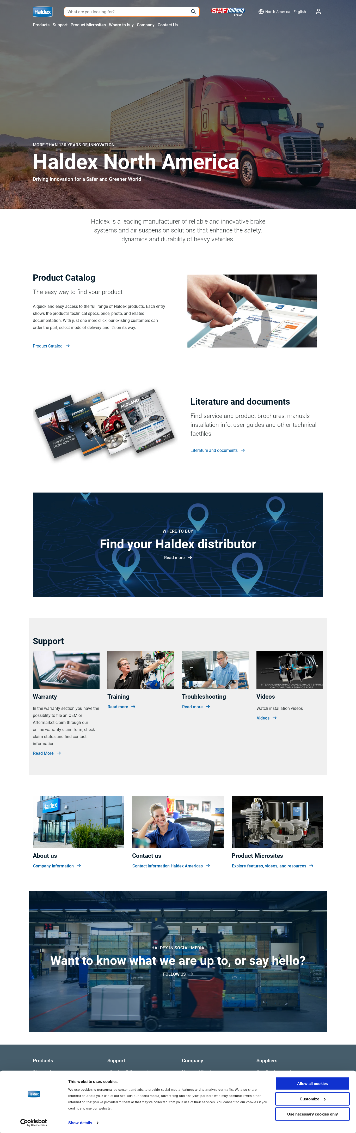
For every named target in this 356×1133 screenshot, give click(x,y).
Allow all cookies (312, 1083)
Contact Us (168, 24)
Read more (174, 557)
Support (60, 24)
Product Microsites (88, 24)
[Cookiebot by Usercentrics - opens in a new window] (34, 1123)
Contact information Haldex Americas (167, 866)
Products (41, 24)
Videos (263, 718)
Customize (309, 1098)
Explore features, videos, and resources (269, 866)
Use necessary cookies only (312, 1114)
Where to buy (121, 24)
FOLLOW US (174, 974)
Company (146, 24)
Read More (43, 753)
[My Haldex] (315, 12)
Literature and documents (214, 450)
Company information (53, 866)
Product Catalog (48, 346)
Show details (80, 1122)
